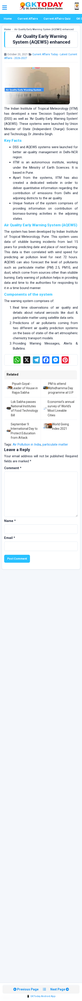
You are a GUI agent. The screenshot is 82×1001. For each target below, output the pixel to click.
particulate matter (55, 444)
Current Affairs (27, 18)
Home (8, 18)
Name (10, 521)
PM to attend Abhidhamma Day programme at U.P (60, 388)
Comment (12, 468)
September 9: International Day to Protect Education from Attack (24, 430)
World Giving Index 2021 (60, 426)
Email (9, 538)
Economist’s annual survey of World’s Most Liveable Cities (61, 408)
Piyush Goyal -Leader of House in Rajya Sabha (25, 388)
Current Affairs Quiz (57, 18)
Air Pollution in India (27, 444)
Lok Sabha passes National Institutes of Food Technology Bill (24, 408)
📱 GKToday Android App (41, 996)
